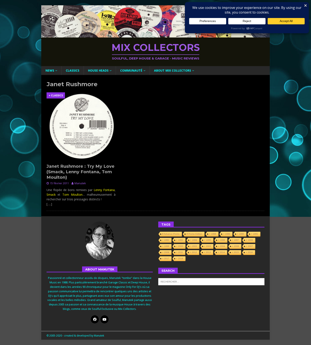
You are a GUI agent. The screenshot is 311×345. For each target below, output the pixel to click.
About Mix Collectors (172, 70)
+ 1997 (235, 240)
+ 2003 (207, 246)
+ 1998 (249, 240)
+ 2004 (221, 246)
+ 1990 (240, 234)
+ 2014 (221, 252)
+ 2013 (207, 252)
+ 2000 (179, 246)
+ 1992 (165, 240)
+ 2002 (193, 246)
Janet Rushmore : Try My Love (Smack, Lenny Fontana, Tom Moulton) (80, 172)
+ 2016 (249, 252)
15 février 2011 (59, 183)
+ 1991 (254, 234)
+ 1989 (226, 234)
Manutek (80, 183)
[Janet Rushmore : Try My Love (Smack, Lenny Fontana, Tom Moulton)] (81, 126)
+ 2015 (235, 252)
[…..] (49, 204)
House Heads (98, 70)
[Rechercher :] (211, 281)
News (49, 70)
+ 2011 (179, 252)
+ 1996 (221, 240)
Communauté (131, 70)
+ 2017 (165, 258)
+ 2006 (235, 246)
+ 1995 (207, 240)
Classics (72, 70)
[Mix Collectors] (155, 35)
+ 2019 (179, 258)
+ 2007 (249, 246)
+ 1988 (212, 234)
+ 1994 (193, 240)
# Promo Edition (194, 234)
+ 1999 (165, 246)
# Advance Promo (171, 234)
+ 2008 (165, 252)
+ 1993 (179, 240)
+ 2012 (193, 252)
